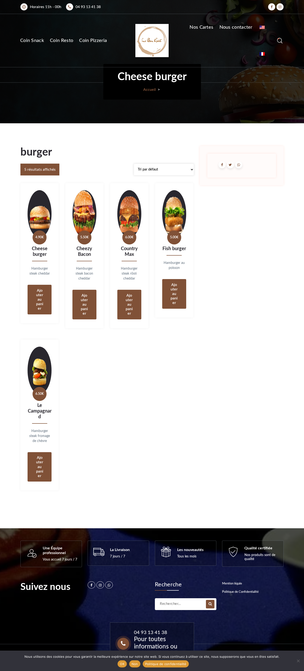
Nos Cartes (201, 27)
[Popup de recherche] (280, 41)
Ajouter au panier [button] (39, 300)
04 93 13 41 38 (88, 7)
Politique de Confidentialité (240, 591)
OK (122, 664)
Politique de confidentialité (165, 664)
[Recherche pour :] (185, 604)
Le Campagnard (40, 411)
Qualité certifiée (258, 548)
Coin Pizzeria (93, 40)
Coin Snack (32, 40)
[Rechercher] (210, 604)
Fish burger (174, 248)
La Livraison (120, 550)
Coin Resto (61, 40)
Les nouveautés (190, 550)
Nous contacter (235, 27)
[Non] (298, 660)
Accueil (149, 90)
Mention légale (232, 583)
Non (135, 664)
